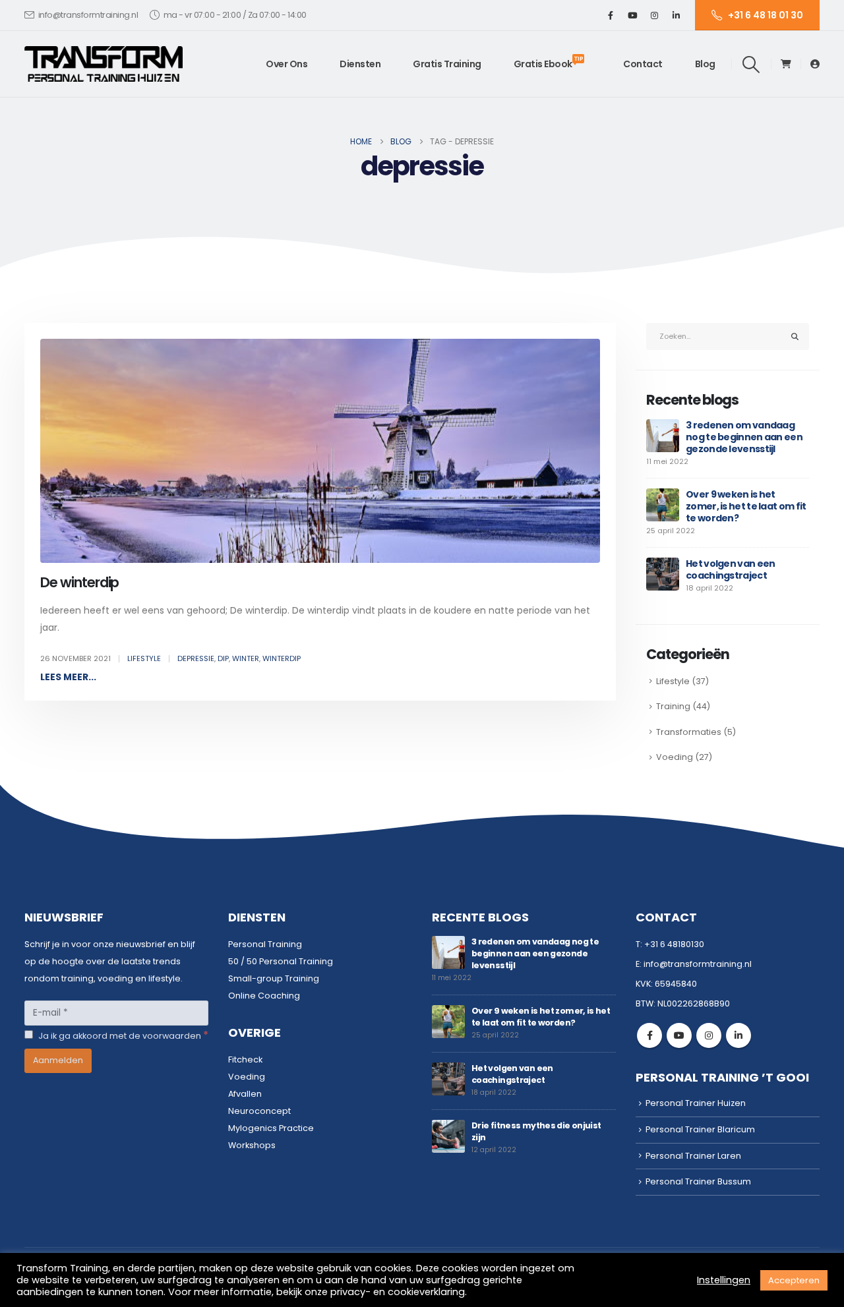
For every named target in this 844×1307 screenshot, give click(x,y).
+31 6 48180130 (674, 944)
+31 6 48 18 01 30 (765, 15)
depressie (195, 658)
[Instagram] (654, 15)
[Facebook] (610, 15)
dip (223, 658)
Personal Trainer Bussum (698, 1181)
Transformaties (688, 732)
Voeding (674, 757)
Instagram (708, 1035)
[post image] (320, 451)
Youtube (679, 1035)
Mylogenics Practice (271, 1128)
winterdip (281, 658)
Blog (705, 64)
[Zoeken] (795, 336)
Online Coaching (264, 995)
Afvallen (245, 1093)
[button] (751, 64)
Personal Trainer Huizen (696, 1103)
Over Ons (286, 64)
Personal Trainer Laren (693, 1155)
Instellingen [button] (723, 1280)
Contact (643, 64)
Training (673, 706)
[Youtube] (632, 15)
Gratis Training (447, 64)
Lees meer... (68, 676)
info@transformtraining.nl (88, 14)
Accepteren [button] (794, 1280)
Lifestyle (144, 658)
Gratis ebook (549, 63)
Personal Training (265, 944)
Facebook (649, 1035)
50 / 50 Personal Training (280, 961)
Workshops (252, 1145)
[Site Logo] (103, 64)
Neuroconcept (259, 1111)
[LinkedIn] (676, 15)
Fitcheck (245, 1059)
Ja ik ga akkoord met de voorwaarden (122, 1035)
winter (245, 658)
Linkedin (738, 1035)
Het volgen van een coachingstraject (730, 569)
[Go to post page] (662, 435)
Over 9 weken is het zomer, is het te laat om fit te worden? (746, 506)
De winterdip (79, 582)
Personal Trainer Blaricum (700, 1129)
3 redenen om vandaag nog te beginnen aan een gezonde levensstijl (744, 437)
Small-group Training (273, 978)
